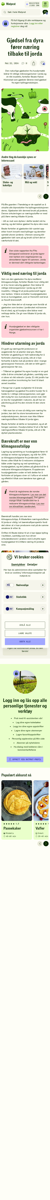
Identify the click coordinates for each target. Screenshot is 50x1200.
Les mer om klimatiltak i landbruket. (26, 505)
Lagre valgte (25, 633)
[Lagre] (42, 63)
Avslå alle (25, 625)
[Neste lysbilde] (46, 196)
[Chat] (45, 12)
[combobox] (22, 12)
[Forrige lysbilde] (40, 196)
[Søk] (5, 12)
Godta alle (25, 641)
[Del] (33, 63)
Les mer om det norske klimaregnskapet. (27, 496)
